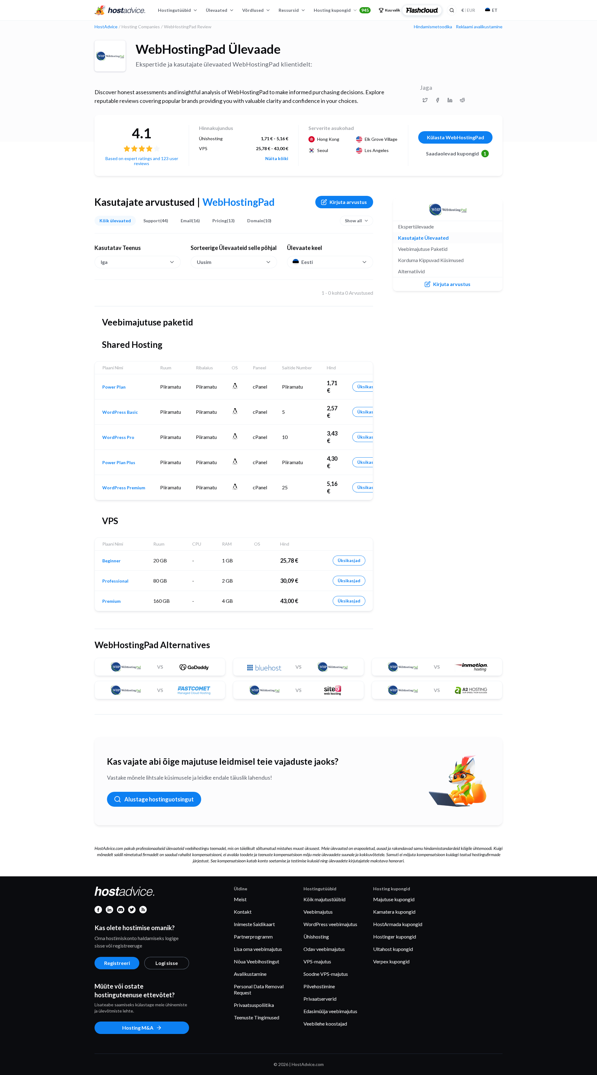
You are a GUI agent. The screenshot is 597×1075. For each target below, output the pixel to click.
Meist (240, 899)
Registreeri (117, 963)
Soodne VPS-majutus (325, 974)
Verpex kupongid (391, 961)
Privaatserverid (319, 999)
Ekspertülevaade (416, 226)
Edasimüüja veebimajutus (330, 1011)
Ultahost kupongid (393, 949)
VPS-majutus (317, 961)
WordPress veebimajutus (330, 924)
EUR (468, 10)
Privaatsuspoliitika (254, 1005)
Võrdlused (253, 10)
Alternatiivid (411, 271)
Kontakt (243, 912)
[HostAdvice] (120, 10)
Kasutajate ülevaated (423, 238)
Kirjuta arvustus (348, 202)
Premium (111, 601)
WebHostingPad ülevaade (208, 49)
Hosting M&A (137, 1028)
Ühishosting (316, 936)
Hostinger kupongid (394, 936)
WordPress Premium (123, 487)
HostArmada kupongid (397, 924)
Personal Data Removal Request (259, 989)
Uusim (204, 262)
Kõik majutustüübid (324, 899)
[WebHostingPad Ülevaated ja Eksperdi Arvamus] (425, 100)
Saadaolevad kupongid (456, 153)
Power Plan (114, 387)
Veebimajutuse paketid (422, 249)
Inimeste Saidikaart (254, 924)
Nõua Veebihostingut (256, 961)
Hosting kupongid (341, 10)
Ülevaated (216, 10)
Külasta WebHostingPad (455, 137)
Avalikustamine (250, 974)
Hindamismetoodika (433, 26)
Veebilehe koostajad (325, 1024)
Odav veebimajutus (324, 949)
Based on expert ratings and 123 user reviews (141, 161)
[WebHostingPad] (110, 56)
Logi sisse (166, 963)
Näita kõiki (276, 158)
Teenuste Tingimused (256, 1017)
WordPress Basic (120, 412)
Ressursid (289, 10)
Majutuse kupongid (393, 899)
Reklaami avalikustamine (479, 26)
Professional (115, 581)
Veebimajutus (318, 912)
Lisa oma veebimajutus (258, 949)
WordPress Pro (118, 437)
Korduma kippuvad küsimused (431, 260)
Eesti (307, 262)
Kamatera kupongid (394, 912)
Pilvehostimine (319, 986)
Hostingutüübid (174, 10)
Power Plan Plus (118, 462)
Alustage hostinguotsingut (159, 799)
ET (494, 10)
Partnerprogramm (253, 936)
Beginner (111, 560)
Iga (104, 262)
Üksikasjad (368, 386)
